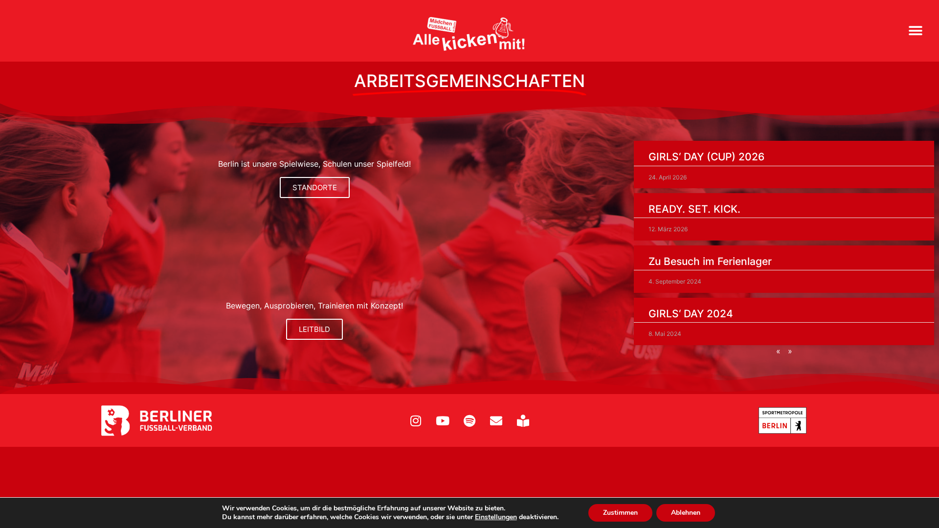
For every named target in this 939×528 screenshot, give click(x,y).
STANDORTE (314, 187)
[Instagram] (415, 420)
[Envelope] (496, 420)
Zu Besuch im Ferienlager (710, 261)
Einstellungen (496, 517)
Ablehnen (685, 512)
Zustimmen (620, 512)
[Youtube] (442, 420)
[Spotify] (469, 420)
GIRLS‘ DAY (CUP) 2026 (706, 157)
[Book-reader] (523, 420)
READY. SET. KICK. (694, 209)
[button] (916, 31)
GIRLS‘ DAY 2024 (690, 314)
